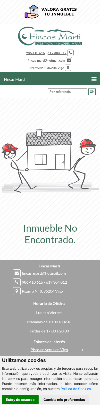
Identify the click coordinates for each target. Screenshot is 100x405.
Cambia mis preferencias (64, 400)
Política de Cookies (76, 389)
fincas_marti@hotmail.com (46, 60)
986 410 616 (35, 53)
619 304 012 (57, 53)
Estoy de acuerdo (20, 400)
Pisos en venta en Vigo (49, 349)
